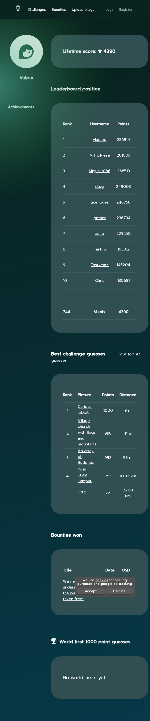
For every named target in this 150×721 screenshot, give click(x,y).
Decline (119, 591)
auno (99, 233)
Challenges (37, 9)
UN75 (83, 492)
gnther (100, 218)
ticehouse (100, 202)
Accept (91, 591)
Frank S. (100, 249)
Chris (99, 280)
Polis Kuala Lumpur (85, 475)
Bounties (59, 9)
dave (99, 186)
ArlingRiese (99, 155)
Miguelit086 (99, 171)
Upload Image (83, 9)
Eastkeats (100, 265)
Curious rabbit (85, 409)
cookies (102, 580)
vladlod (99, 139)
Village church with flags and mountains (87, 432)
